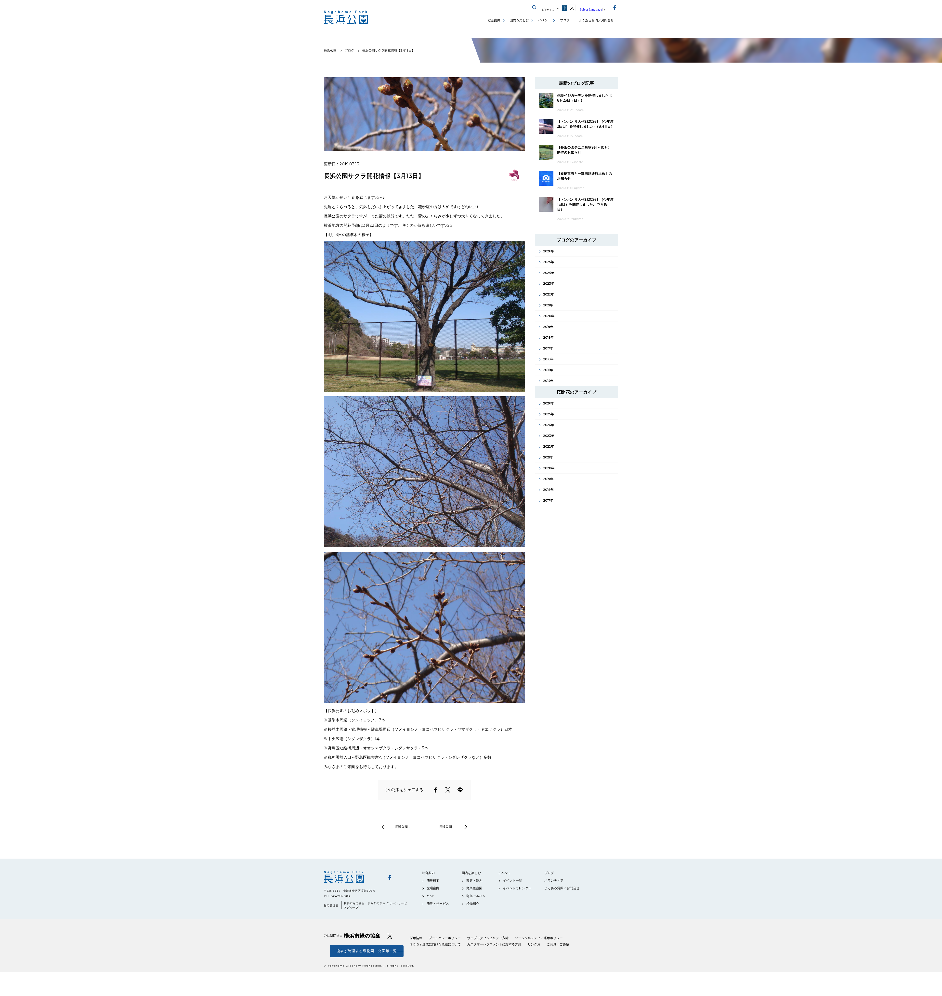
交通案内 (433, 888)
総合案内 (494, 20)
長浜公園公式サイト (346, 17)
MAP (430, 896)
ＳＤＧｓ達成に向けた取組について (435, 944)
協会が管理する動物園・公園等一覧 (367, 951)
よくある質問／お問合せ (596, 20)
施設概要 (433, 880)
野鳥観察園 (474, 888)
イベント (544, 20)
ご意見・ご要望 (558, 944)
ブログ (565, 20)
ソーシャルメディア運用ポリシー (539, 938)
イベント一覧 (512, 880)
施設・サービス (438, 903)
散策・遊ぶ (474, 880)
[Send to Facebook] (435, 790)
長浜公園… (402, 827)
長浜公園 (352, 877)
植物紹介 (472, 903)
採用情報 (416, 938)
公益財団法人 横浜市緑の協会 (352, 935)
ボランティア (553, 880)
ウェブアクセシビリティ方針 (488, 938)
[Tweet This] (448, 790)
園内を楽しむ (519, 20)
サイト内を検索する (534, 7)
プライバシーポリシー (445, 938)
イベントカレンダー (517, 888)
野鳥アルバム (475, 896)
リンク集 (534, 944)
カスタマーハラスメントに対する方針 (494, 944)
